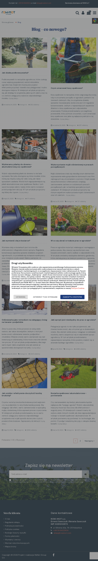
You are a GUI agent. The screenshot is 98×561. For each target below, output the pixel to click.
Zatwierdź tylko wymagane (45, 297)
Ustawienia (20, 297)
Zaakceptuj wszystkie (72, 297)
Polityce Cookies (77, 288)
